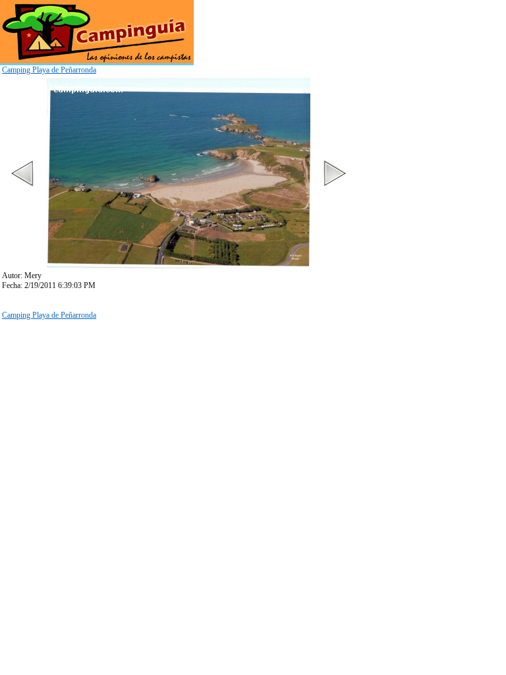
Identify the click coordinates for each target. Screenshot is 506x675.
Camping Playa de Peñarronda (49, 69)
